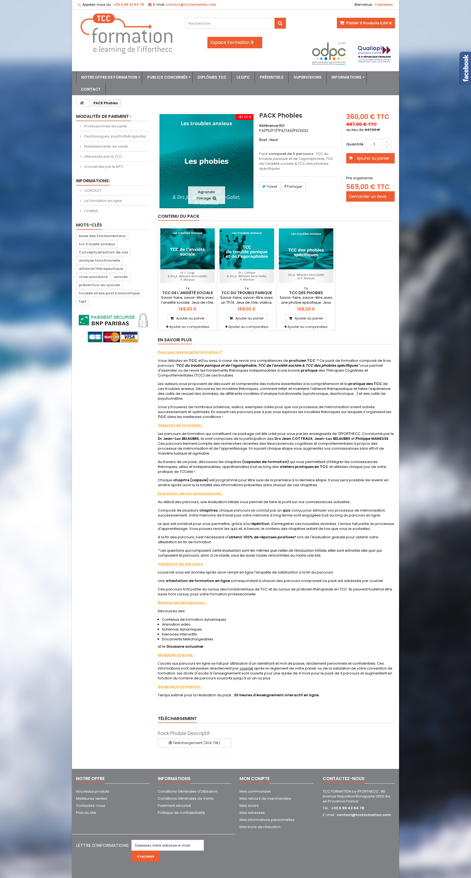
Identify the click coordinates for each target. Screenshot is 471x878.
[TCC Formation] (126, 34)
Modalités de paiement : (103, 116)
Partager (294, 186)
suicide (121, 276)
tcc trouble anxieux (97, 244)
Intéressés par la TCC (102, 156)
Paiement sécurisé (174, 805)
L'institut (90, 210)
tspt (82, 301)
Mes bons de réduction (260, 826)
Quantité (354, 144)
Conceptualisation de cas (103, 252)
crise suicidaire (93, 276)
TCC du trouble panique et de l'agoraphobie (246, 295)
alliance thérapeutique (101, 268)
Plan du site (86, 812)
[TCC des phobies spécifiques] (306, 255)
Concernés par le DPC (103, 166)
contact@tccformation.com (364, 814)
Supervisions (307, 77)
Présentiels (271, 77)
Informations (346, 77)
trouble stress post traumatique (109, 293)
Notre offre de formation (109, 77)
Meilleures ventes (91, 798)
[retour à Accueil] (82, 103)
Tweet (271, 186)
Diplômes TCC (212, 77)
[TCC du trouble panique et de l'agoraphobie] (246, 255)
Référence (268, 125)
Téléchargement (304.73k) (196, 742)
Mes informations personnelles (267, 819)
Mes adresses (252, 812)
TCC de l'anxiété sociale (187, 293)
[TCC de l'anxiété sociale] (187, 255)
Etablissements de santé (105, 146)
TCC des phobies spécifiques (306, 295)
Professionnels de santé (105, 126)
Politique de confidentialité (181, 812)
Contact (91, 89)
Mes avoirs (249, 805)
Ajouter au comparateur (189, 326)
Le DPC (243, 77)
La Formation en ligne (102, 200)
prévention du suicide (99, 285)
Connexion (384, 4)
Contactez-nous (90, 805)
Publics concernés (167, 77)
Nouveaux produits (92, 791)
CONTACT (92, 190)
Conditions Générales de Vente (186, 798)
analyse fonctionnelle (99, 260)
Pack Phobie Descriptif (184, 733)
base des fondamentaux (102, 235)
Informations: (93, 181)
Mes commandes (255, 791)
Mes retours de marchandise (265, 798)
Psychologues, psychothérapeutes (114, 136)
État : (264, 140)
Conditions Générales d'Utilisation (188, 791)
